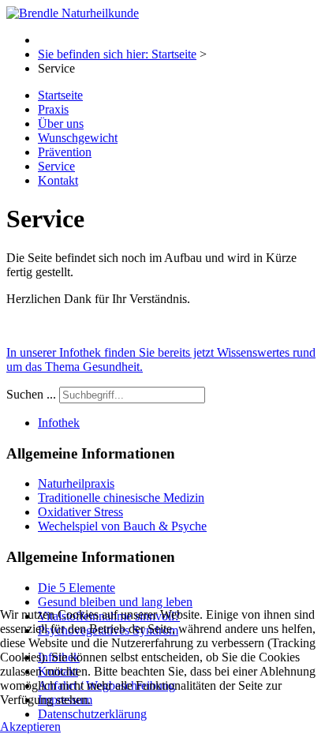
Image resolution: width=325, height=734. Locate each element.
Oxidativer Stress (80, 512)
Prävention (65, 152)
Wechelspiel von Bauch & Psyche (122, 526)
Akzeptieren (30, 726)
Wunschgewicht (78, 137)
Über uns (61, 123)
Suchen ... (31, 394)
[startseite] (72, 13)
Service (56, 166)
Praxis (53, 109)
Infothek (59, 422)
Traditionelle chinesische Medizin (121, 497)
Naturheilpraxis (76, 483)
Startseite (60, 95)
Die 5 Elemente (76, 587)
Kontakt (58, 180)
